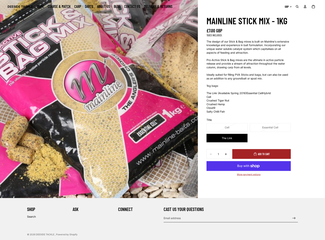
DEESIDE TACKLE (45, 234)
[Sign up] (294, 218)
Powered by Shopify (66, 234)
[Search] (297, 6)
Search (31, 216)
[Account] (305, 6)
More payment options (248, 174)
